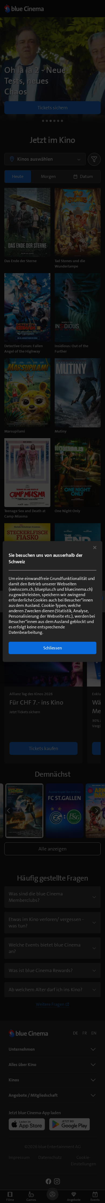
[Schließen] (95, 548)
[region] (53, 601)
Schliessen (52, 648)
